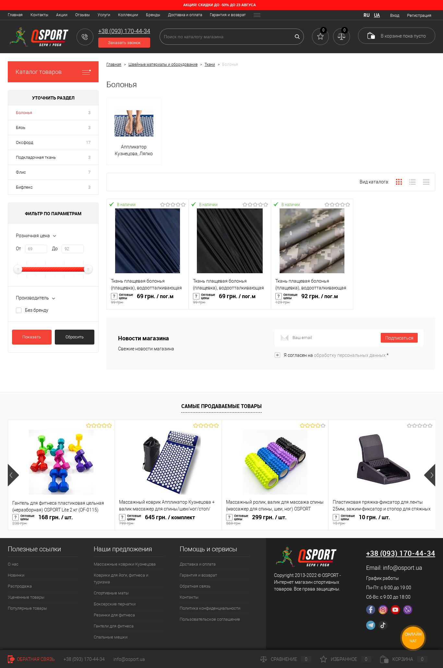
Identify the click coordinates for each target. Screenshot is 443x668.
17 (88, 142)
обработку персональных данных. (350, 355)
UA (377, 15)
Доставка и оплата (185, 15)
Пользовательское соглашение (210, 619)
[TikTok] (383, 625)
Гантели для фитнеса (114, 626)
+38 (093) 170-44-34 (84, 659)
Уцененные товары (26, 597)
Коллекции (128, 15)
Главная (15, 15)
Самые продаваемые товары (221, 406)
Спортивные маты (111, 593)
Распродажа (20, 586)
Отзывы (82, 15)
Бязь (20, 127)
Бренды (153, 15)
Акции (61, 15)
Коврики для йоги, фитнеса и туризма (121, 578)
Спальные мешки (110, 637)
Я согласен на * (336, 355)
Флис (21, 172)
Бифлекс (24, 187)
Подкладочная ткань (36, 157)
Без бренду (36, 310)
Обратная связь (195, 586)
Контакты (39, 15)
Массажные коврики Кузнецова (125, 564)
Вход (394, 15)
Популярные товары (27, 608)
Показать (31, 336)
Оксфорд (24, 142)
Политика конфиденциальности (210, 608)
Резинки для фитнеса (114, 615)
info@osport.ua (402, 567)
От (18, 248)
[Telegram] (370, 625)
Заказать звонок (124, 42)
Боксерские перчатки (115, 604)
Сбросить (75, 336)
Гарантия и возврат (228, 15)
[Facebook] (370, 609)
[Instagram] (383, 609)
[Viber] (407, 609)
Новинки (16, 575)
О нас (13, 564)
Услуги (104, 15)
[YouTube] (395, 609)
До (55, 248)
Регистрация (419, 15)
